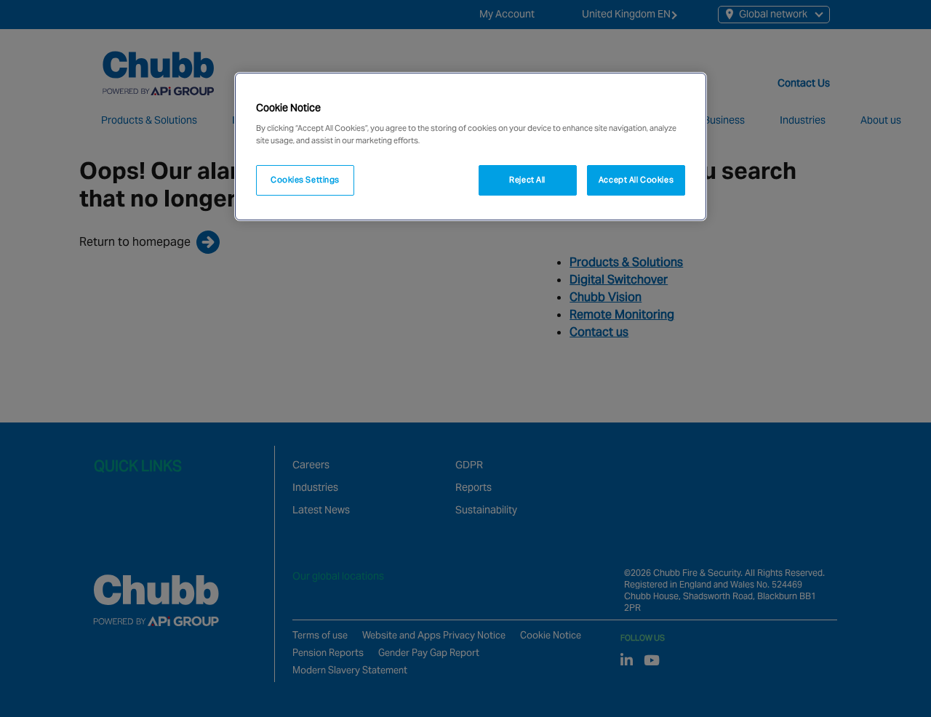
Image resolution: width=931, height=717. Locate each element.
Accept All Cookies (636, 180)
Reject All (527, 180)
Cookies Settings (305, 180)
